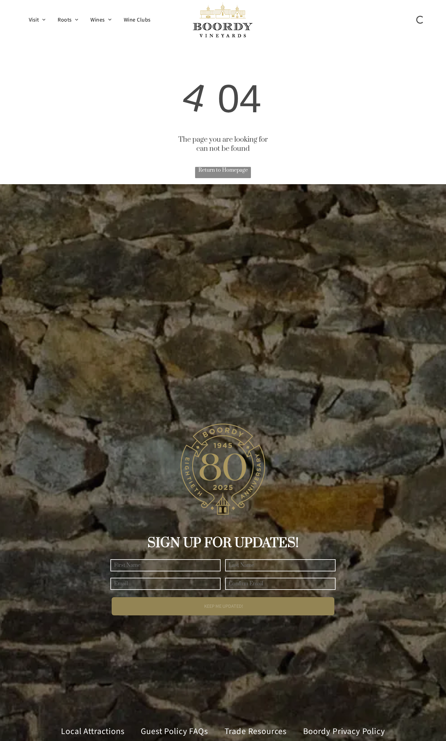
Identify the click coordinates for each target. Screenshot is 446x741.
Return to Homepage (223, 170)
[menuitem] (37, 19)
